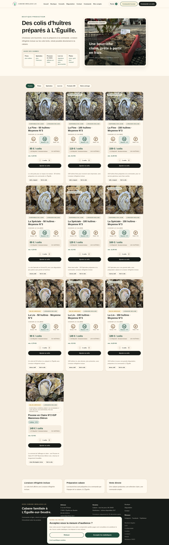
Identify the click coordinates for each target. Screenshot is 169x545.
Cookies (127, 531)
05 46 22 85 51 (65, 513)
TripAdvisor (143, 518)
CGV (126, 525)
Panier (113, 4)
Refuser (67, 535)
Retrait (127, 536)
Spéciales (49, 86)
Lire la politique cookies (57, 540)
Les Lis (59, 86)
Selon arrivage (85, 86)
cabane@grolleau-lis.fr (67, 516)
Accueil (46, 4)
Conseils (61, 4)
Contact (79, 4)
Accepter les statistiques (102, 535)
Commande (87, 4)
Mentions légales (130, 523)
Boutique (53, 4)
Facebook (135, 518)
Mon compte (97, 4)
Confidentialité (129, 528)
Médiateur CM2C (130, 539)
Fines (39, 86)
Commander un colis (148, 4)
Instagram (128, 518)
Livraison (127, 534)
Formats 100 (71, 86)
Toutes (30, 86)
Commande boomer (128, 4)
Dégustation (70, 4)
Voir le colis (44, 180)
